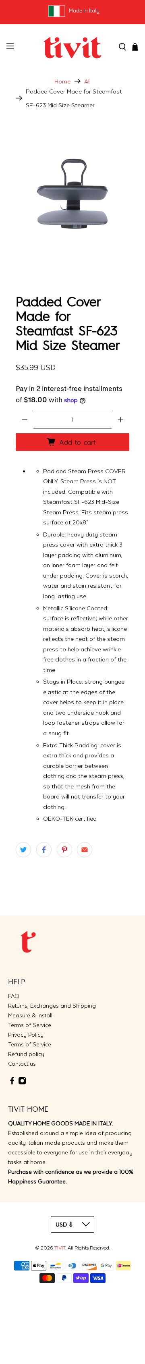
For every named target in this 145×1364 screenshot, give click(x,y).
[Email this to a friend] (84, 849)
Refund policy (26, 1054)
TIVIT (59, 1248)
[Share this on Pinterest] (64, 849)
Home (62, 81)
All (87, 81)
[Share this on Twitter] (23, 849)
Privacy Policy (26, 1034)
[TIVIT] (72, 47)
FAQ (13, 996)
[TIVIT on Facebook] (12, 1082)
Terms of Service (29, 1025)
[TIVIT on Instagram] (22, 1082)
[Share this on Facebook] (44, 849)
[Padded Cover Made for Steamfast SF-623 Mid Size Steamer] (72, 193)
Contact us (22, 1063)
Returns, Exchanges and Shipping (52, 1005)
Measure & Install (30, 1015)
